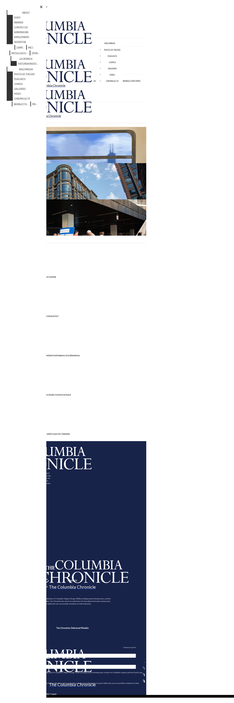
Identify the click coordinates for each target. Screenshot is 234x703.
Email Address (10, 652)
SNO (47, 694)
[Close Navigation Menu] (41, 7)
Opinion (36, 53)
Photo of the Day (112, 50)
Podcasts (112, 56)
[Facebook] (144, 662)
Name (7, 663)
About (26, 12)
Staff (17, 17)
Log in (53, 694)
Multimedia (109, 43)
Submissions (21, 32)
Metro (32, 47)
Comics (112, 62)
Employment (21, 37)
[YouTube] (144, 681)
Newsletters (129, 81)
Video (112, 74)
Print (138, 81)
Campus (20, 47)
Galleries (112, 68)
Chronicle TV (112, 81)
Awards (18, 22)
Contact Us (21, 27)
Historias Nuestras (29, 63)
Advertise (20, 41)
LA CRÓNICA (25, 58)
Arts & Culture (20, 53)
